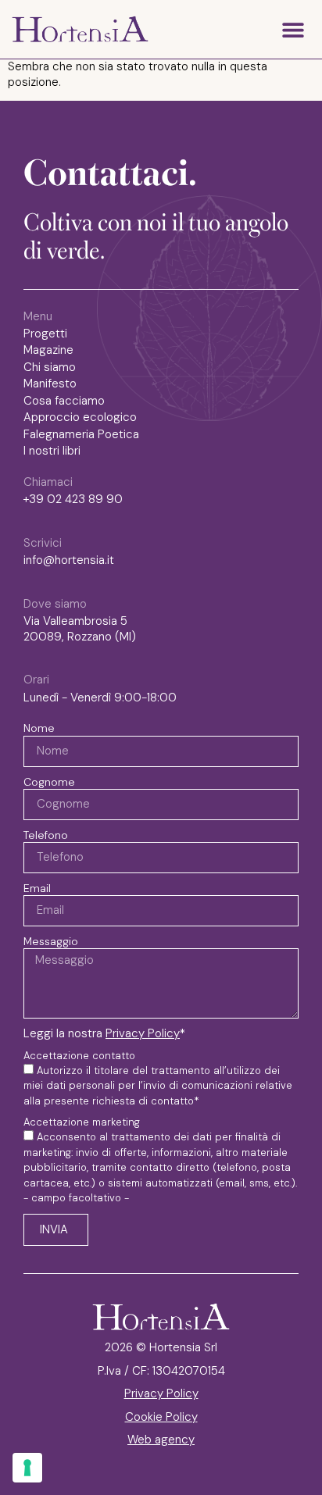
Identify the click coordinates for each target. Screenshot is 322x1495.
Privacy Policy (143, 1033)
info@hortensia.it (68, 560)
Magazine (48, 350)
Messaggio (50, 941)
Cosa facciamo (64, 401)
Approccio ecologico (80, 417)
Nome (39, 728)
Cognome (49, 782)
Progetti (45, 333)
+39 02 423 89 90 (73, 499)
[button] (292, 29)
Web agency (161, 1439)
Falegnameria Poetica (81, 434)
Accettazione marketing (81, 1122)
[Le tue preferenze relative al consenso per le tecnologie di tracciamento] (27, 1468)
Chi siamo (49, 367)
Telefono (45, 835)
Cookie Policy (161, 1417)
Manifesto (50, 383)
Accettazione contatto (79, 1056)
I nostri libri (51, 451)
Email (37, 888)
